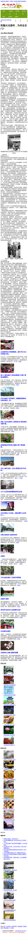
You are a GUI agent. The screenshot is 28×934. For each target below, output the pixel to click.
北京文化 (5, 20)
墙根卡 (7, 1)
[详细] (19, 361)
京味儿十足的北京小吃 (10, 759)
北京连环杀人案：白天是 (10, 890)
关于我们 (8, 926)
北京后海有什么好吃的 (10, 789)
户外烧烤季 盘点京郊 (9, 725)
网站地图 (6, 928)
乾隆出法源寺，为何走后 (10, 870)
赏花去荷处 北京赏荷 (9, 735)
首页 (2, 20)
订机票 (15, 1)
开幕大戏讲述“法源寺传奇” (9, 535)
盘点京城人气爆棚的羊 (10, 779)
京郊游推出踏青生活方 (10, 705)
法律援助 (19, 926)
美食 (13, 20)
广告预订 (11, 928)
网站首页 (3, 926)
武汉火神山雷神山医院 (10, 900)
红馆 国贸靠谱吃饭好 (9, 819)
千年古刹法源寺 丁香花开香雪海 (11, 577)
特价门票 (23, 20)
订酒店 (11, 1)
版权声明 (14, 926)
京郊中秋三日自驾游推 (10, 685)
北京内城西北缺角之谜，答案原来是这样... (15, 852)
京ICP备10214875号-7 (20, 930)
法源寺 (3, 556)
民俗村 (10, 16)
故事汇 (17, 16)
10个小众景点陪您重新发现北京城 (11, 491)
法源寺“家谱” (5, 599)
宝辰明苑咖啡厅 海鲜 (9, 799)
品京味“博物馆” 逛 (8, 675)
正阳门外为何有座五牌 (10, 920)
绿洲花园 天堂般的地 (9, 829)
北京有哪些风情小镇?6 (9, 715)
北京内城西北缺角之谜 (10, 910)
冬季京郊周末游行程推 (10, 695)
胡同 (4, 16)
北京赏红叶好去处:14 (9, 745)
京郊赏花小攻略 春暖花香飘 (9, 652)
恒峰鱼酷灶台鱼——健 (10, 769)
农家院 (19, 1)
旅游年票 (3, 1)
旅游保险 (23, 1)
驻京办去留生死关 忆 (9, 809)
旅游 (18, 20)
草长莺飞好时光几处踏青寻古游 (10, 610)
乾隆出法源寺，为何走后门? (11, 838)
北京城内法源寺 (6, 631)
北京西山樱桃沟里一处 (10, 880)
